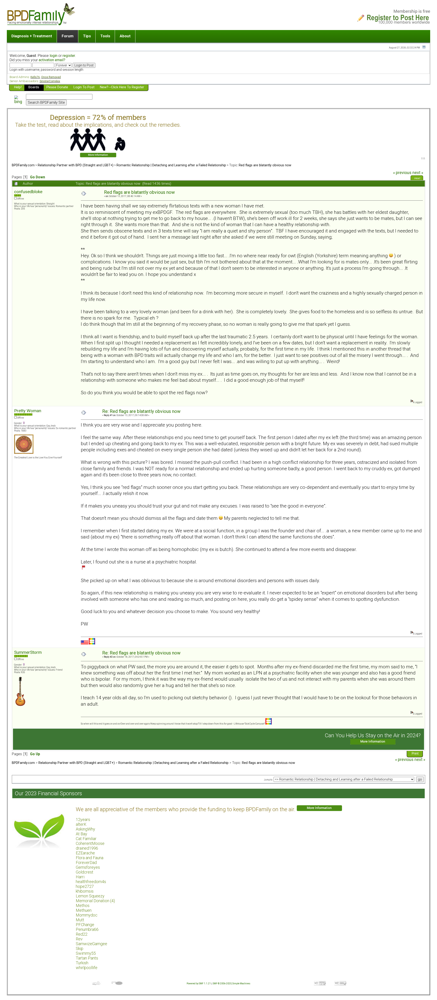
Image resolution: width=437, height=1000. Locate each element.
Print (417, 178)
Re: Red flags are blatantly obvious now (141, 411)
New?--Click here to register (122, 87)
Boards (33, 87)
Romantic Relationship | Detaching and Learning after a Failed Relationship (171, 165)
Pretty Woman (27, 410)
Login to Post (84, 87)
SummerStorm (28, 652)
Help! (18, 87)
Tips (87, 36)
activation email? (52, 60)
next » (417, 172)
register (69, 55)
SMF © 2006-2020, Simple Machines (231, 983)
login (53, 55)
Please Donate (57, 87)
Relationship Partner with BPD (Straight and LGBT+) (75, 165)
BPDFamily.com (23, 165)
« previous (402, 172)
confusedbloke (28, 191)
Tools (105, 36)
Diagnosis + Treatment (31, 36)
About (125, 36)
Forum (68, 36)
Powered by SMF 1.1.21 (199, 983)
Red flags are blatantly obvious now (265, 165)
